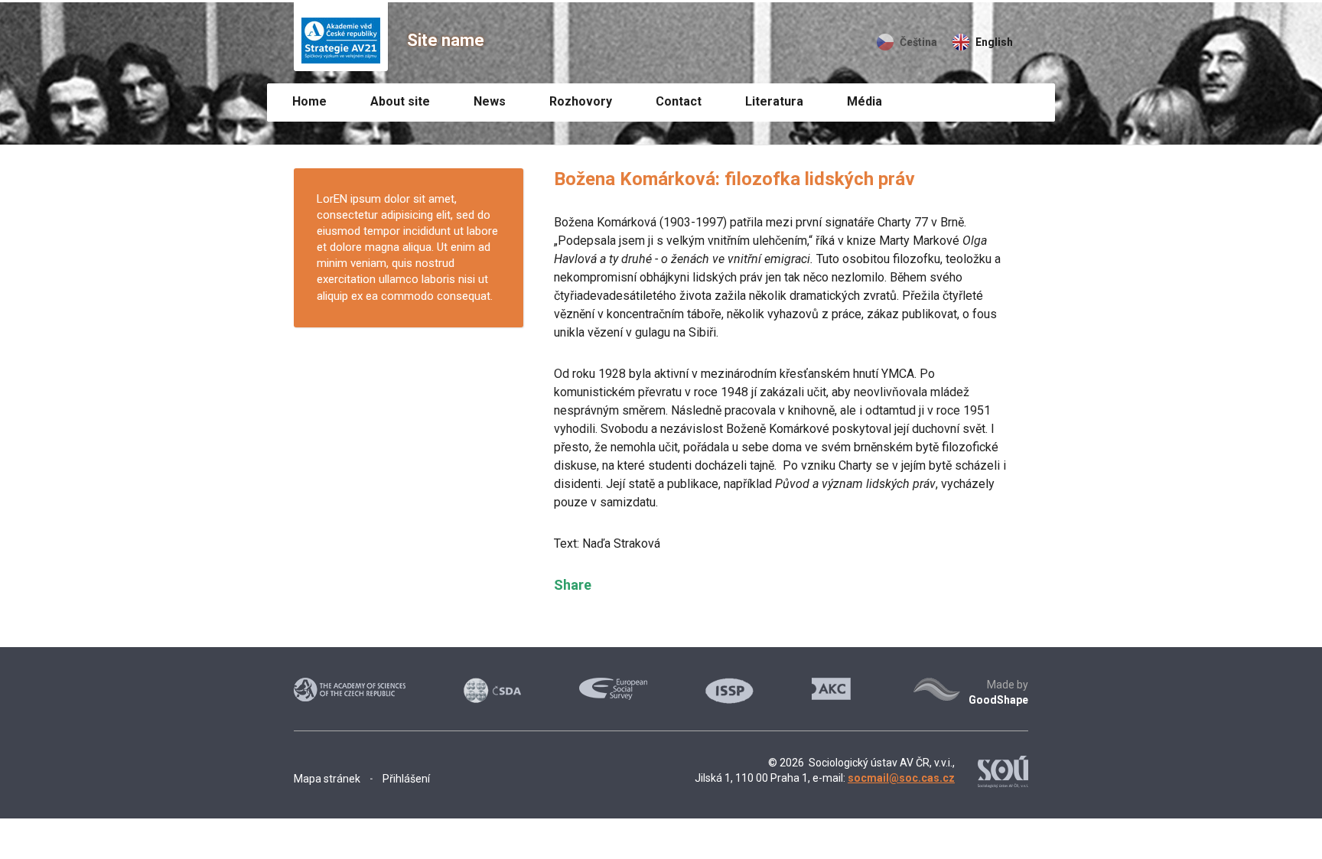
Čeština (918, 42)
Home (309, 101)
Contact (679, 101)
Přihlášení (406, 779)
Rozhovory (580, 101)
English (994, 42)
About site (400, 101)
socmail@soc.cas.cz (901, 778)
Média (864, 101)
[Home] (341, 36)
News (490, 101)
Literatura (774, 101)
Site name (445, 40)
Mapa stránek (327, 779)
